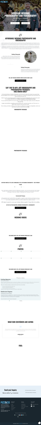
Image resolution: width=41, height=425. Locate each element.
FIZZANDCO (20, 423)
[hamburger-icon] (37, 2)
